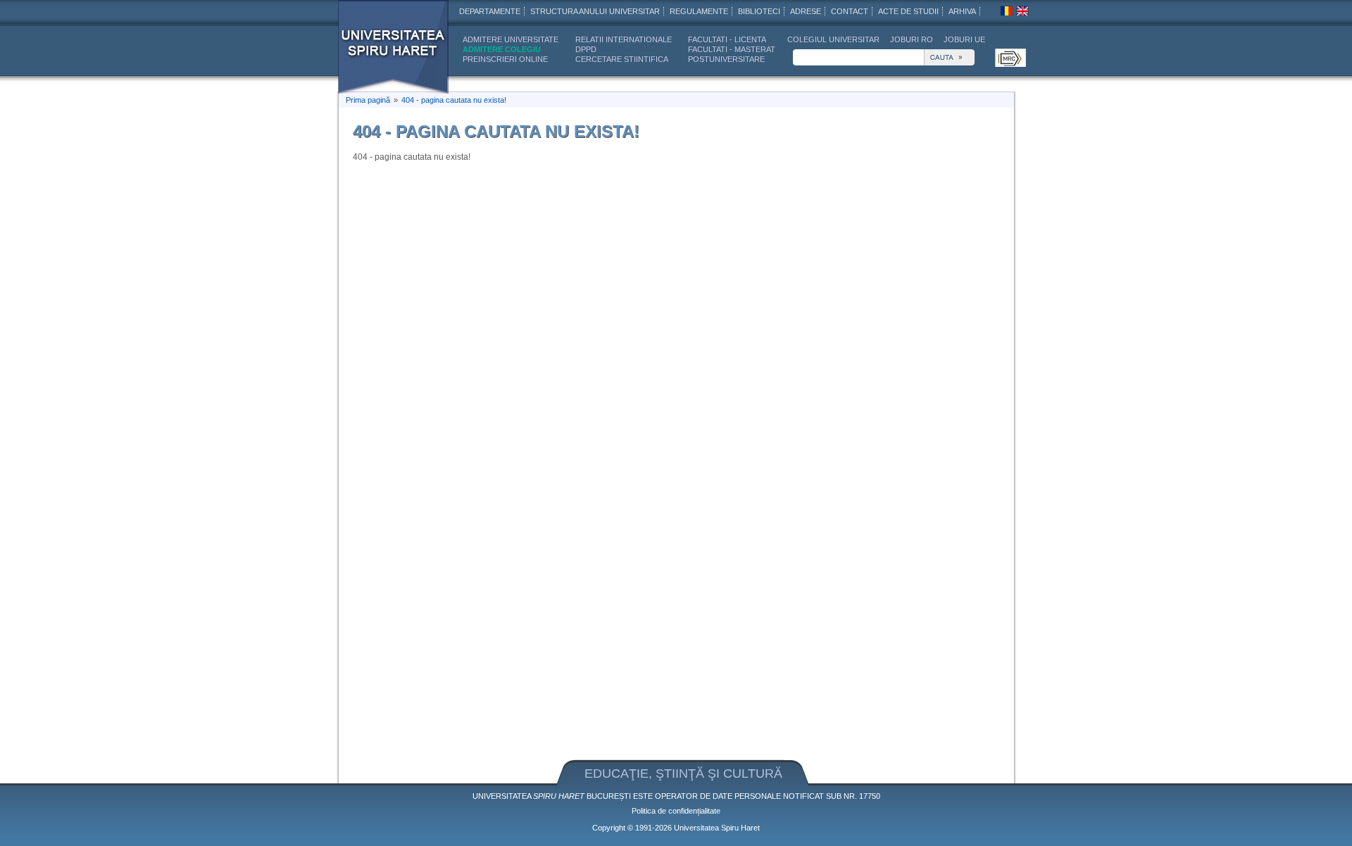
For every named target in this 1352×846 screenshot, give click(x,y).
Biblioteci (759, 11)
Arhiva (962, 11)
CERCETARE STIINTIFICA (621, 59)
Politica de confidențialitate (676, 811)
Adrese (805, 11)
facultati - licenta (727, 39)
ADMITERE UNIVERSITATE (510, 39)
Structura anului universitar (595, 11)
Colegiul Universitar (833, 39)
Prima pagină (368, 100)
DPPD (585, 49)
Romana (1006, 10)
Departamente (489, 11)
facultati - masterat (731, 49)
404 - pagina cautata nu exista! (453, 100)
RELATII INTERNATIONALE (623, 39)
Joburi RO (911, 39)
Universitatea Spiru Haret (393, 47)
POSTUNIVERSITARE (726, 59)
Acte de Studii (908, 11)
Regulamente (699, 11)
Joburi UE (964, 39)
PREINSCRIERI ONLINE (505, 59)
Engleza (1022, 10)
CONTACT (849, 11)
